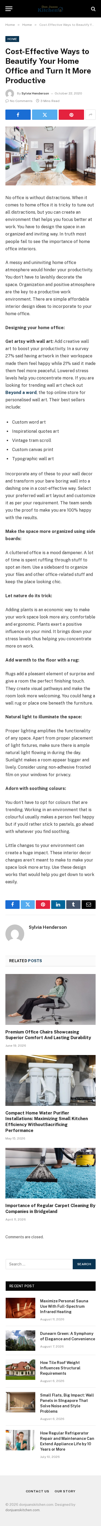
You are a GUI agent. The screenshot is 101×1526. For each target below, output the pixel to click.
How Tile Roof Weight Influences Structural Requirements (60, 1368)
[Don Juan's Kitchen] (50, 8)
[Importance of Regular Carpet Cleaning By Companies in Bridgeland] (50, 1173)
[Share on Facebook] (18, 115)
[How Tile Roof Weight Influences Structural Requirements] (20, 1369)
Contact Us (37, 1491)
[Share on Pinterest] (71, 115)
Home (12, 39)
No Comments (21, 101)
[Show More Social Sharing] (90, 115)
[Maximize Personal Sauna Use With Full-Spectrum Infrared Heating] (20, 1308)
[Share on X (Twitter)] (44, 115)
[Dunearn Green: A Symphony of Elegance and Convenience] (20, 1340)
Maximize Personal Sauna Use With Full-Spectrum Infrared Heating (64, 1306)
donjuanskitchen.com (22, 1510)
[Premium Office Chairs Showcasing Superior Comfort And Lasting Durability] (50, 999)
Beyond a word (21, 392)
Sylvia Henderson (35, 93)
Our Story (65, 1491)
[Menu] (8, 9)
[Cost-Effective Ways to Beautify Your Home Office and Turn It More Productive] (50, 155)
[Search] (93, 9)
